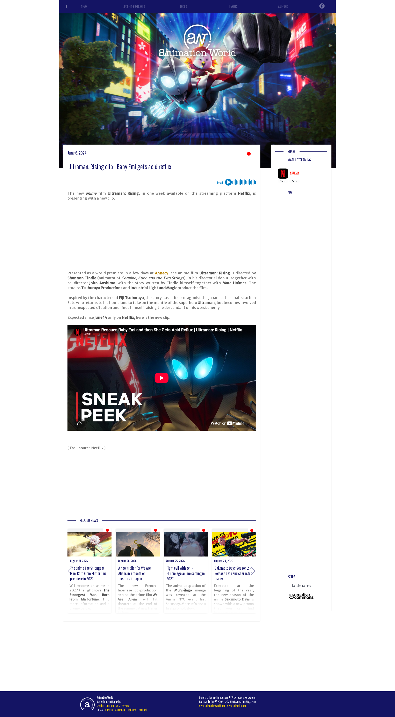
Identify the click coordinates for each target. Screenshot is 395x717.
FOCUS (183, 6)
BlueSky (109, 710)
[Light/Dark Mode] (67, 7)
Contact (110, 706)
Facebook (142, 710)
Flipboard (131, 710)
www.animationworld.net (212, 706)
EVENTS (233, 6)
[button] (253, 571)
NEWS (84, 6)
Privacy (125, 706)
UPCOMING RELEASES (134, 6)
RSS (118, 706)
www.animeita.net (236, 706)
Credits (100, 706)
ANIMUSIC (283, 6)
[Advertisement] (161, 235)
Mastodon (120, 710)
